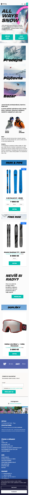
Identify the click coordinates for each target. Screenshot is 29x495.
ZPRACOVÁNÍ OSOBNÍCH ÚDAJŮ (8, 462)
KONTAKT (3, 467)
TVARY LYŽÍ (4, 442)
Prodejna (17, 296)
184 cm (14, 258)
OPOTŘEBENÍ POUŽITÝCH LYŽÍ (9, 449)
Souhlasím (14, 491)
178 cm (20, 204)
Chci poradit (21, 37)
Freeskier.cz (6, 478)
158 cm (7, 204)
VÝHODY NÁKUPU (5, 457)
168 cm (14, 204)
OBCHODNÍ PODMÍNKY (6, 460)
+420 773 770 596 (7, 475)
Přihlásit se (8, 392)
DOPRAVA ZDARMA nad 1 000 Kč (8, 458)
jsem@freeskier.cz (7, 473)
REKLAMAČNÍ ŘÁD (5, 464)
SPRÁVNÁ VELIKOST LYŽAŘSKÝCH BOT (11, 447)
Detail (14, 209)
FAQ (2, 440)
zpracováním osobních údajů (16, 388)
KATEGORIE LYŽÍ (5, 444)
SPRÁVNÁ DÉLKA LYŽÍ (7, 446)
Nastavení (14, 487)
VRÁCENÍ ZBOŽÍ (5, 451)
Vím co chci (7, 37)
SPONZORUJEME (5, 465)
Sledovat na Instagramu (15, 403)
